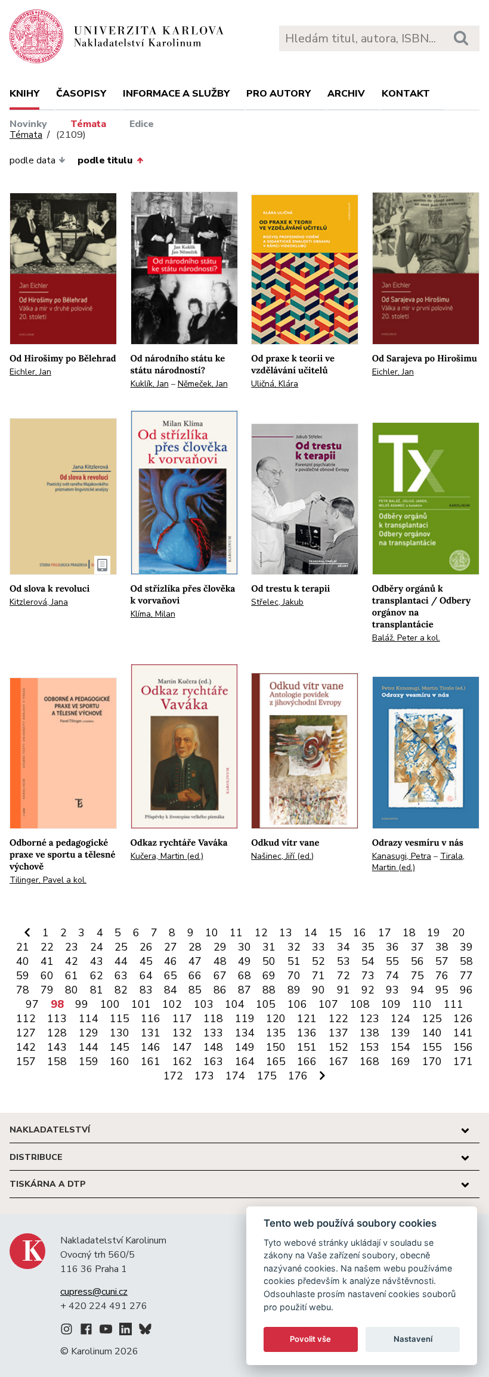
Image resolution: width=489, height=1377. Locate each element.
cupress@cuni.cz (94, 1291)
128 (57, 1033)
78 (22, 990)
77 (466, 975)
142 (26, 1047)
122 (338, 1018)
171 (463, 1061)
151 (307, 1047)
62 (96, 975)
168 (369, 1061)
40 (22, 961)
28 (195, 947)
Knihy (24, 93)
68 (244, 975)
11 (236, 933)
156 (463, 1047)
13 (285, 933)
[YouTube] (106, 1331)
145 (119, 1047)
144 (88, 1047)
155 (432, 1047)
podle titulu (105, 160)
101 (141, 1004)
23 (71, 947)
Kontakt (406, 93)
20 (458, 933)
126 (463, 1018)
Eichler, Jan (30, 371)
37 (417, 947)
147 (182, 1047)
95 (441, 990)
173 (204, 1076)
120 (276, 1018)
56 (417, 961)
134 (245, 1033)
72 (343, 975)
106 (297, 1004)
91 (343, 990)
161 (150, 1061)
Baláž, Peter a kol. (406, 637)
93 (392, 990)
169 (400, 1061)
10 (211, 933)
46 (170, 961)
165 (276, 1061)
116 (150, 1018)
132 (182, 1033)
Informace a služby (176, 93)
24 (96, 947)
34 (343, 947)
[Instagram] (66, 1331)
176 (298, 1076)
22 (47, 947)
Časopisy (81, 93)
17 (384, 933)
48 (220, 961)
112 (26, 1018)
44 (121, 961)
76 (441, 975)
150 (276, 1047)
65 (170, 975)
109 (391, 1004)
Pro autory (278, 93)
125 (432, 1018)
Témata (88, 124)
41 (47, 961)
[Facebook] (86, 1331)
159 (88, 1061)
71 (318, 975)
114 (88, 1018)
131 (150, 1033)
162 (182, 1061)
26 (146, 947)
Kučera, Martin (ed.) (167, 856)
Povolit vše (310, 1339)
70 (294, 975)
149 (245, 1047)
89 (294, 990)
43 (96, 961)
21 (22, 947)
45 (146, 961)
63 (121, 975)
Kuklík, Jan (150, 383)
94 (417, 990)
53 (343, 961)
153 (369, 1047)
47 (195, 961)
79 (47, 990)
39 (466, 947)
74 (392, 975)
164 (245, 1061)
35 (368, 947)
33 (318, 947)
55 (392, 961)
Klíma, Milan (153, 614)
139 (400, 1033)
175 (267, 1076)
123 (369, 1018)
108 (360, 1004)
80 (71, 990)
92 (368, 990)
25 (121, 947)
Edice (141, 124)
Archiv (346, 93)
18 (409, 933)
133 (213, 1033)
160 (119, 1061)
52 (318, 961)
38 (441, 947)
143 (57, 1047)
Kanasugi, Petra (401, 856)
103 (203, 1004)
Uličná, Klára (274, 383)
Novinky (28, 124)
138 (369, 1033)
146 (150, 1047)
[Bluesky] (145, 1331)
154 (400, 1047)
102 (172, 1004)
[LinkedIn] (125, 1331)
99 (81, 1004)
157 (26, 1061)
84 (170, 990)
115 (119, 1018)
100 (110, 1004)
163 (213, 1061)
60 (47, 975)
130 (119, 1033)
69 (269, 975)
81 (96, 990)
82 (121, 990)
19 (433, 933)
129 (88, 1033)
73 (368, 975)
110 (422, 1004)
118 (213, 1018)
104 (234, 1004)
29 (220, 947)
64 (146, 975)
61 (71, 975)
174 (235, 1076)
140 (432, 1033)
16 (359, 933)
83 (146, 990)
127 (26, 1033)
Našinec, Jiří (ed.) (282, 856)
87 (244, 990)
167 (338, 1061)
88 (269, 990)
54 (368, 961)
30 (244, 947)
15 (335, 933)
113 (57, 1018)
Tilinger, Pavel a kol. (48, 880)
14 (310, 933)
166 (307, 1061)
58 (466, 961)
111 (453, 1004)
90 (318, 990)
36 (392, 947)
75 (417, 975)
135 (276, 1033)
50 (269, 961)
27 (170, 947)
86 (220, 990)
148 (213, 1047)
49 (244, 961)
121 (307, 1018)
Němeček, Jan (203, 383)
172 (173, 1076)
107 (328, 1004)
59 (22, 975)
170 (432, 1061)
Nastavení (413, 1339)
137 (338, 1033)
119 (245, 1018)
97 (32, 1004)
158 (57, 1061)
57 (441, 961)
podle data (32, 160)
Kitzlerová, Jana (39, 602)
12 (261, 933)
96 (466, 990)
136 (307, 1033)
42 (71, 961)
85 (195, 990)
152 (338, 1047)
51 (294, 961)
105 (266, 1004)
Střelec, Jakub (277, 602)
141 (463, 1033)
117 (182, 1018)
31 (269, 947)
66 (195, 975)
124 (400, 1018)
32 (294, 947)
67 (220, 975)
